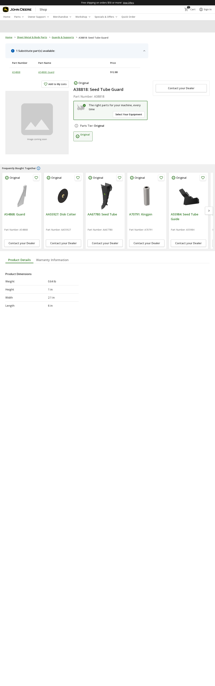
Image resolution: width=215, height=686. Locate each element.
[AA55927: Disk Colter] (63, 196)
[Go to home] (17, 9)
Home (8, 37)
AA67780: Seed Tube (102, 214)
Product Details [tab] (19, 279)
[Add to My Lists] (36, 178)
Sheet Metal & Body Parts (32, 37)
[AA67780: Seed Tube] (105, 196)
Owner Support (37, 16)
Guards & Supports (63, 37)
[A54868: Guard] (22, 196)
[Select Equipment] (81, 107)
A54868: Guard (46, 72)
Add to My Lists (57, 84)
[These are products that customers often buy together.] (38, 168)
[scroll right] (209, 220)
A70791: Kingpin (140, 214)
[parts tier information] (76, 126)
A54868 (16, 72)
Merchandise (60, 16)
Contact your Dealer (181, 88)
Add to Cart (22, 263)
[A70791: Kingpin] (147, 196)
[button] (22, 26)
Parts (17, 16)
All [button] (44, 26)
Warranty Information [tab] (52, 279)
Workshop (81, 16)
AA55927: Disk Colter (61, 214)
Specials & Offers (104, 16)
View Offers (128, 2)
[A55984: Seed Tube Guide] (188, 196)
